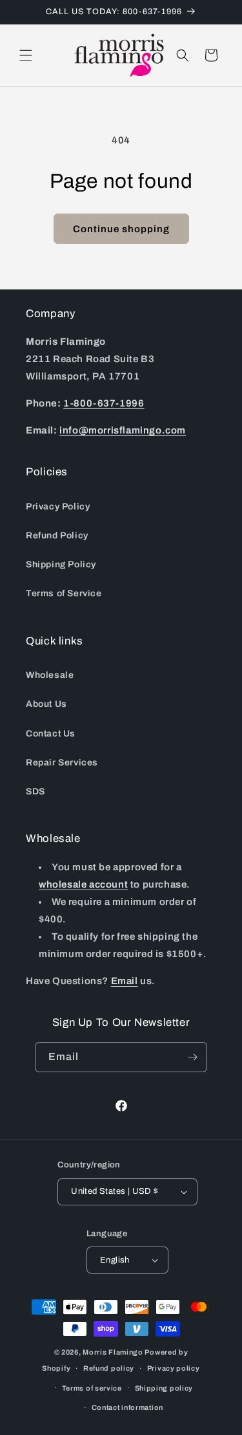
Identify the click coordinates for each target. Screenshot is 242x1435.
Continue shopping (121, 229)
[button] (26, 55)
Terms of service (92, 1388)
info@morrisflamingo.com (122, 430)
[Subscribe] (192, 1057)
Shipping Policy (61, 564)
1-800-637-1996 (103, 403)
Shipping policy (164, 1388)
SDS (35, 791)
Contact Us (51, 733)
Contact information (127, 1407)
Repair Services (62, 762)
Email (124, 981)
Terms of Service (64, 593)
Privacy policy (173, 1368)
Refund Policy (57, 535)
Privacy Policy (58, 506)
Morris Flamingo (113, 1352)
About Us (46, 704)
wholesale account (83, 884)
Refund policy (108, 1368)
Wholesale (50, 675)
